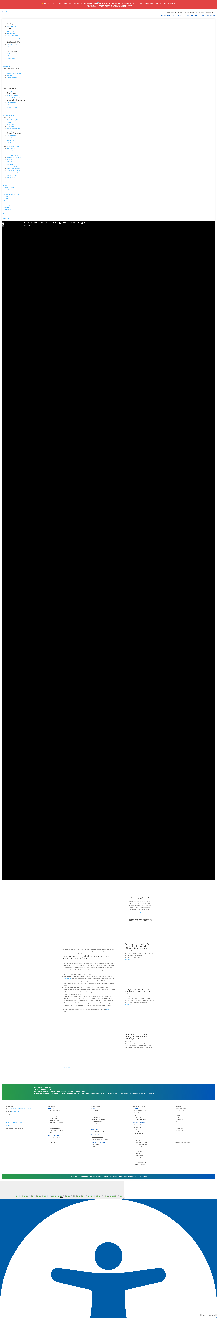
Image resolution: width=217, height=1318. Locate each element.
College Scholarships (10, 203)
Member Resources (8, 115)
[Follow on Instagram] (42, 1096)
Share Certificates (12, 44)
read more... (128, 959)
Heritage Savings (11, 33)
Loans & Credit (7, 66)
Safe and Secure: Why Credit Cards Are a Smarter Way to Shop (138, 991)
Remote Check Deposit (13, 128)
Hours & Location (199, 15)
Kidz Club (9, 56)
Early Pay (9, 131)
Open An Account (8, 214)
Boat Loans (10, 75)
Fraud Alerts (10, 138)
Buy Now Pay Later (12, 107)
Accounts (5, 22)
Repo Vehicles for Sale (98, 1121)
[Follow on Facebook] (34, 1096)
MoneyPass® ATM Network (14, 157)
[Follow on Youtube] (46, 1096)
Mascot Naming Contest (11, 192)
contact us (109, 1009)
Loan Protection (11, 102)
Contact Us (7, 209)
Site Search (210, 12)
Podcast (178, 1113)
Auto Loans (10, 71)
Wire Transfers (11, 148)
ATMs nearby (67, 978)
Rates (8, 105)
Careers (201, 12)
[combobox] (62, 1190)
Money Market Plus (12, 35)
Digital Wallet (10, 124)
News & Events (8, 190)
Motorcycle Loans (12, 77)
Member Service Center (13, 170)
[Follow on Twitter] (38, 1096)
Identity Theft (10, 140)
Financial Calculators (13, 151)
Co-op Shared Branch (141, 1144)
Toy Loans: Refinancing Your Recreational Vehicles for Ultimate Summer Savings (138, 946)
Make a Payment (8, 218)
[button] (124, 1198)
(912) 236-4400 (116, 3)
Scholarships (8, 205)
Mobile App (10, 122)
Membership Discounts (13, 168)
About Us (5, 185)
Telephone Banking (12, 166)
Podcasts (6, 196)
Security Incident (138, 1133)
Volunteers (7, 201)
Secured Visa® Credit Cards (15, 98)
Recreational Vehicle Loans (14, 73)
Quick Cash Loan (11, 84)
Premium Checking (12, 26)
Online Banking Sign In (15, 1122)
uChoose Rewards (12, 177)
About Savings (11, 31)
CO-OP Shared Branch (13, 155)
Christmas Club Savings (13, 38)
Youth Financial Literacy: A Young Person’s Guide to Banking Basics (137, 1036)
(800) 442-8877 (17, 1116)
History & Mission (9, 187)
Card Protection (11, 135)
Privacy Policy (179, 1128)
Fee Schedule (10, 153)
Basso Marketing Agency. (140, 1176)
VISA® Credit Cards (97, 1137)
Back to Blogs (66, 1067)
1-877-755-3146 (48, 1089)
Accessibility (179, 1130)
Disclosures (10, 164)
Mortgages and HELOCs (13, 91)
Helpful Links (10, 162)
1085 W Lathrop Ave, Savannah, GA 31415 (19, 1108)
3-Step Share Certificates (14, 47)
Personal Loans (11, 82)
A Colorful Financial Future (12, 194)
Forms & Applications (13, 146)
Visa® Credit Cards (12, 95)
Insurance (10, 159)
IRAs (8, 49)
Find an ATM (211, 15)
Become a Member (12, 175)
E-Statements (10, 126)
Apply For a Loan (8, 216)
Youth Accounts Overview (14, 54)
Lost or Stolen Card (12, 173)
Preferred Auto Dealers (13, 80)
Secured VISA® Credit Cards (100, 1139)
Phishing (9, 142)
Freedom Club (11, 58)
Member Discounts (190, 12)
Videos (6, 198)
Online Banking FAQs (174, 12)
